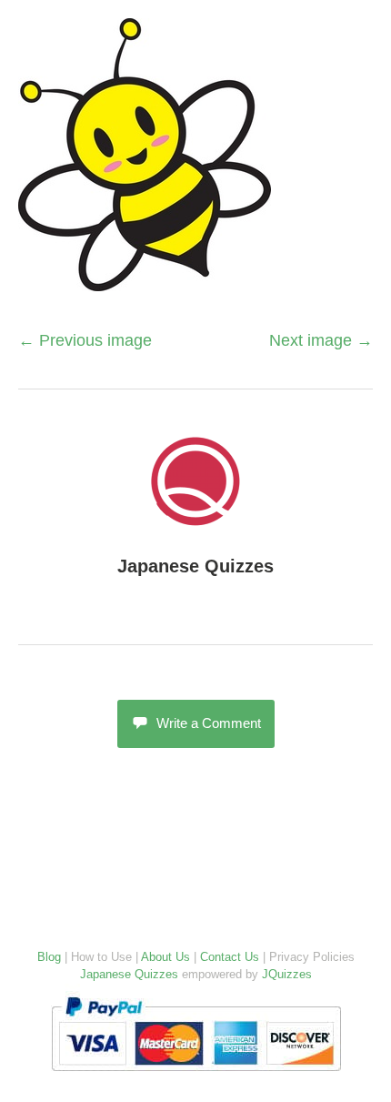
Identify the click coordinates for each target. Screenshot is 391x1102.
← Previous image (85, 340)
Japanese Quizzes (195, 566)
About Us (165, 957)
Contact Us (229, 957)
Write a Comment (208, 723)
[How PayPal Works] (196, 1075)
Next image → (321, 340)
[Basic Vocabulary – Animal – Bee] (144, 281)
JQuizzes (287, 974)
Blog (49, 957)
